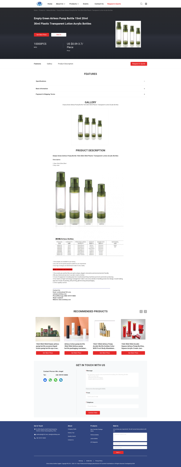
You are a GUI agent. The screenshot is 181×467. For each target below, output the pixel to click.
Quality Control (72, 436)
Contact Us (71, 440)
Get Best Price (41, 35)
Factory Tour (71, 432)
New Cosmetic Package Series (96, 430)
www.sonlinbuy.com (65, 299)
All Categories (94, 442)
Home (36, 10)
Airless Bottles (50, 10)
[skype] (61, 380)
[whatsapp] (50, 380)
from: (88, 393)
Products (42, 10)
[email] (45, 380)
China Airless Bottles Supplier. (54, 463)
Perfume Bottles (94, 434)
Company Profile (72, 429)
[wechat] (55, 380)
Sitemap (81, 461)
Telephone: (90, 402)
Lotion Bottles (94, 438)
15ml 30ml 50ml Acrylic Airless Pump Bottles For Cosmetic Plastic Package (131, 346)
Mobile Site (89, 461)
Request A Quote (138, 64)
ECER (133, 463)
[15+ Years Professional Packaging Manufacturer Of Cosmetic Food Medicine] (39, 3)
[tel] (66, 380)
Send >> (118, 452)
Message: (90, 370)
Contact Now (92, 413)
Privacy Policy (98, 461)
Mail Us (58, 35)
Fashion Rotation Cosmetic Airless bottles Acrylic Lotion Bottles (75, 346)
